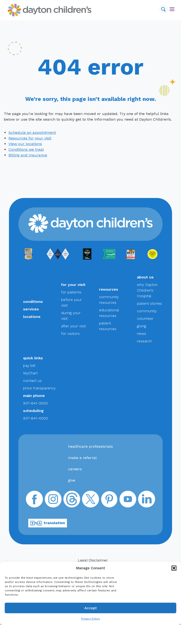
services (31, 309)
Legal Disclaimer (93, 560)
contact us (32, 380)
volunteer (145, 318)
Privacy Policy (90, 618)
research (144, 341)
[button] (174, 568)
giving (141, 326)
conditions (33, 301)
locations (32, 316)
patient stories (149, 303)
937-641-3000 (35, 403)
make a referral (82, 457)
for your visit (73, 284)
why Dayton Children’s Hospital (147, 290)
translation (54, 523)
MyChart (30, 373)
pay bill (29, 365)
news (141, 333)
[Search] (163, 9)
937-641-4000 (35, 418)
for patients (71, 292)
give (71, 480)
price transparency (39, 388)
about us (145, 277)
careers (75, 469)
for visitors (70, 333)
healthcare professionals (90, 446)
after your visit (73, 326)
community (147, 311)
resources (108, 289)
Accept (90, 608)
